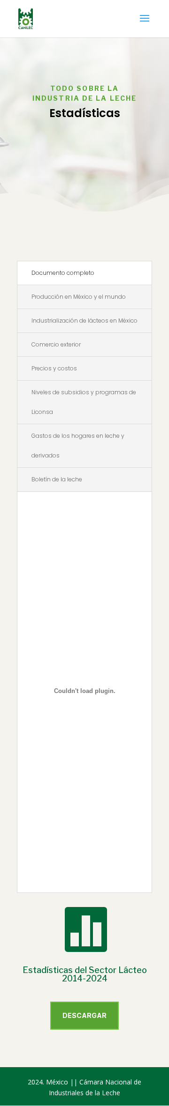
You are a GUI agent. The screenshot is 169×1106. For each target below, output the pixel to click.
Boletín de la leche (56, 479)
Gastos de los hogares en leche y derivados (77, 445)
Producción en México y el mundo (78, 297)
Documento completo (62, 273)
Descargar (84, 1015)
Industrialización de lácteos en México (84, 320)
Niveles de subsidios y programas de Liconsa (83, 402)
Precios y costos (54, 368)
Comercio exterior (56, 344)
